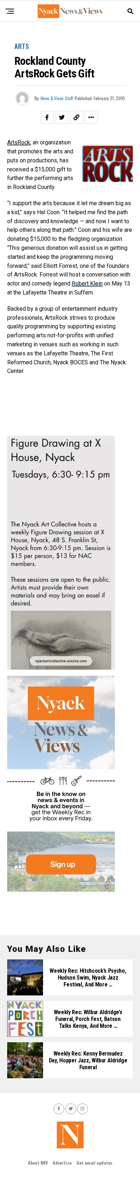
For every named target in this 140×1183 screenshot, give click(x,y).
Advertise (62, 1163)
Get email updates (94, 1163)
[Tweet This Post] (61, 117)
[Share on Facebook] (47, 117)
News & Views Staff (57, 98)
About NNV (38, 1163)
